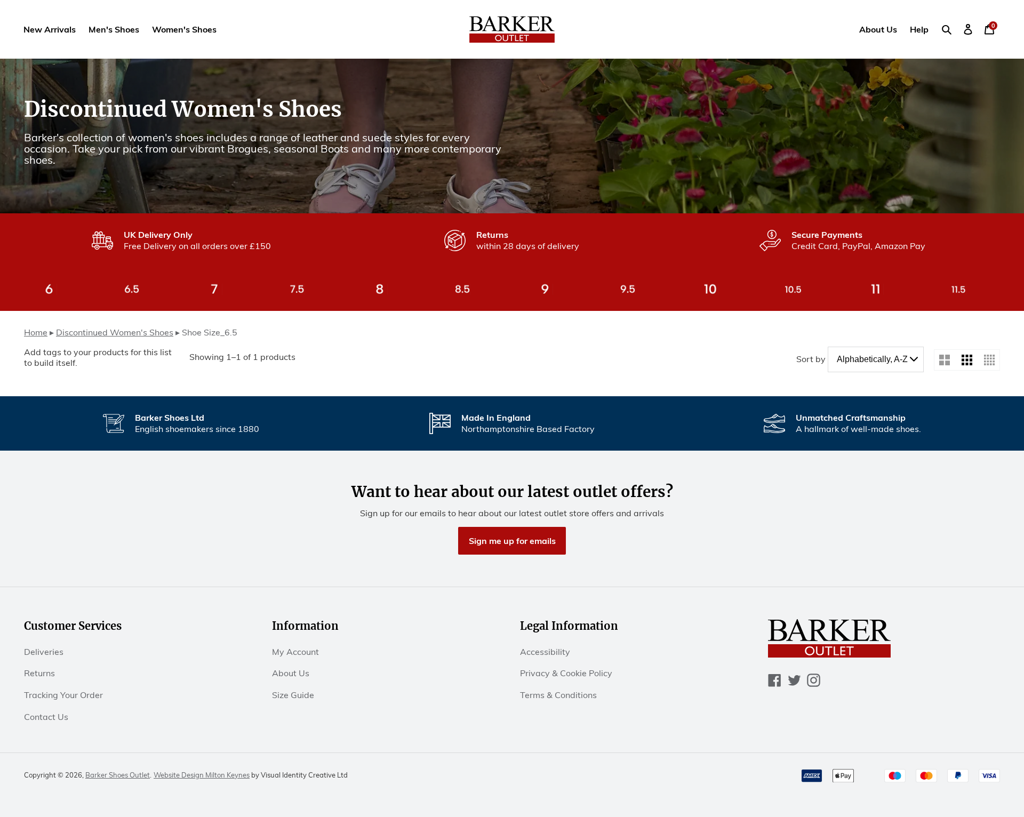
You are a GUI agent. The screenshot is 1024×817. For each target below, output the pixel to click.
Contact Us (46, 716)
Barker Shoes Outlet (117, 775)
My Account (295, 651)
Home (35, 332)
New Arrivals (49, 29)
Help (919, 29)
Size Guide (293, 695)
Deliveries (43, 651)
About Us (878, 29)
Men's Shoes (114, 29)
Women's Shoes (184, 29)
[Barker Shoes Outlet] (512, 29)
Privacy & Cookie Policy (566, 673)
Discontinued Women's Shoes (114, 332)
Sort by (811, 359)
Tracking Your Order (63, 695)
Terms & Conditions (558, 695)
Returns (39, 673)
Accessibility (545, 651)
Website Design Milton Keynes (202, 775)
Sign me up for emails (512, 540)
